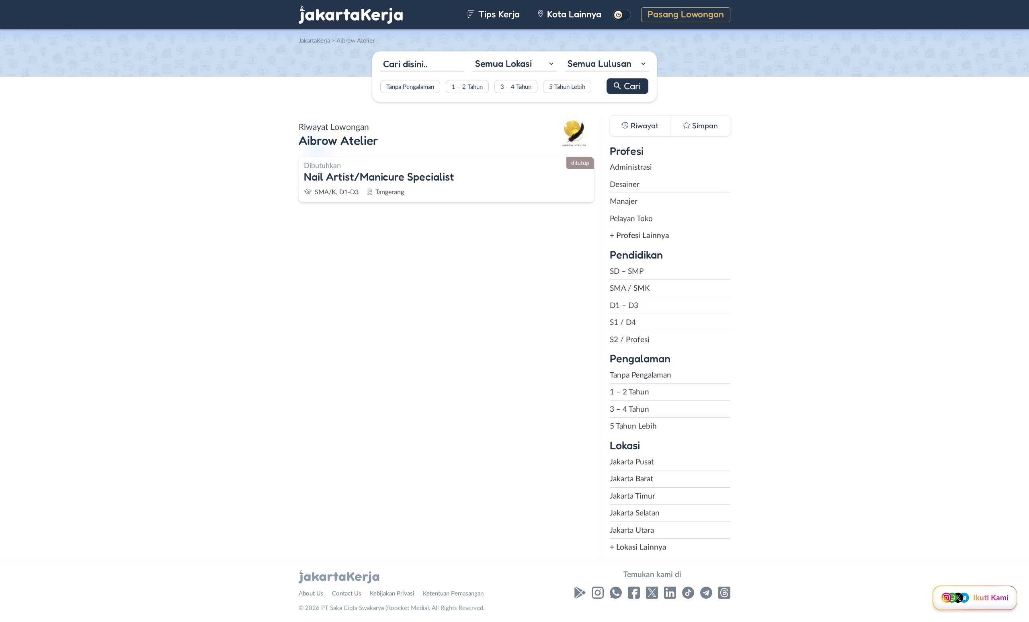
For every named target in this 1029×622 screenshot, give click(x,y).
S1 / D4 (623, 322)
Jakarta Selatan (635, 513)
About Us (311, 594)
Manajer (623, 201)
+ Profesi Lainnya (639, 236)
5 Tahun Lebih (567, 87)
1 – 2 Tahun (467, 87)
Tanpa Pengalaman (410, 87)
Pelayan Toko (631, 219)
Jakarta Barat (631, 479)
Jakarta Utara (632, 530)
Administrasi (631, 167)
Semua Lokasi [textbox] (503, 63)
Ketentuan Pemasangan (453, 594)
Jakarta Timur (632, 496)
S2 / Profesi (630, 340)
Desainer (625, 185)
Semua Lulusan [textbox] (599, 63)
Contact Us (346, 594)
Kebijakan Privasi (392, 594)
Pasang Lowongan (686, 13)
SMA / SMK (630, 288)
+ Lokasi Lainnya (638, 547)
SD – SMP (627, 271)
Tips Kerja (498, 13)
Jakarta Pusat (632, 462)
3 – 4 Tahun (515, 87)
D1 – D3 (624, 306)
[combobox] (514, 64)
